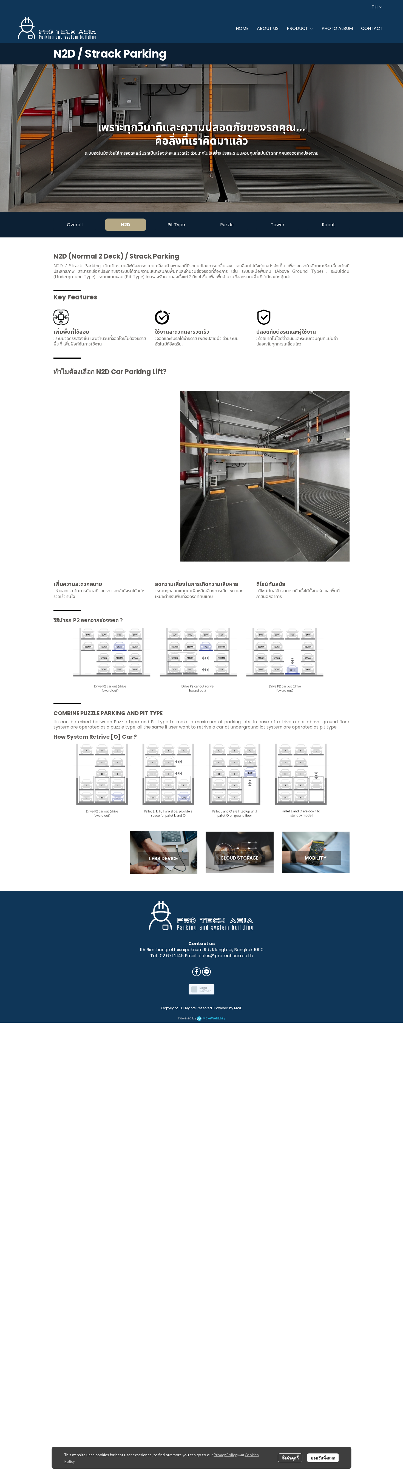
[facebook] (196, 971)
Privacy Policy (225, 1454)
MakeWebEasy (214, 1018)
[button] (376, 7)
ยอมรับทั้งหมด (323, 1457)
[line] (206, 971)
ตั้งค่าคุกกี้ (290, 1457)
